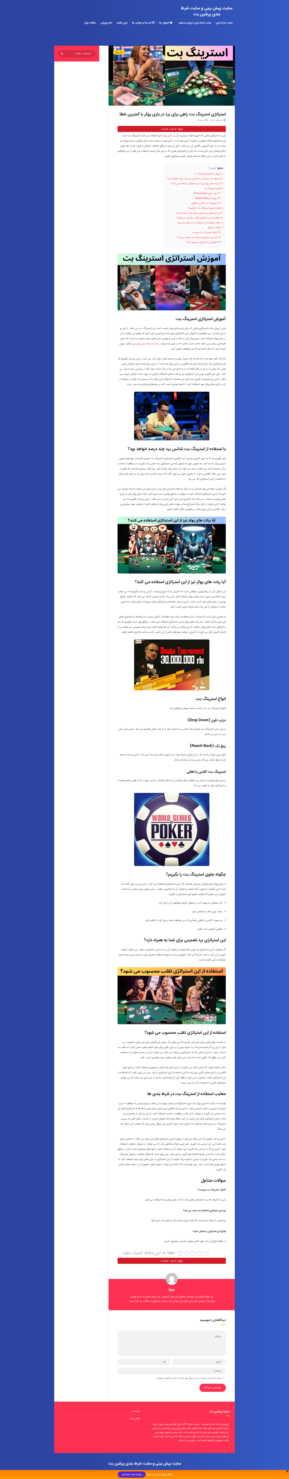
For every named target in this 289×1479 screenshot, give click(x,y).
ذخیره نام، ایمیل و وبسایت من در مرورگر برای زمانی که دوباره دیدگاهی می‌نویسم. (188, 1378)
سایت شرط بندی (224, 23)
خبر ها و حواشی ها (142, 23)
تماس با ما (134, 1419)
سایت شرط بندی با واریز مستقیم (195, 23)
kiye (172, 1290)
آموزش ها (164, 23)
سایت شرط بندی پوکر (147, 344)
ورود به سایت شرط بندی (131, 1474)
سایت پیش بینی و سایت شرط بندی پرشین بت (206, 11)
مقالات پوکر (90, 23)
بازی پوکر (119, 52)
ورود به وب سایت (172, 128)
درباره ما (136, 1411)
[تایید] (62, 54)
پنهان (212, 168)
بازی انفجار (122, 23)
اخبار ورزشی (106, 23)
